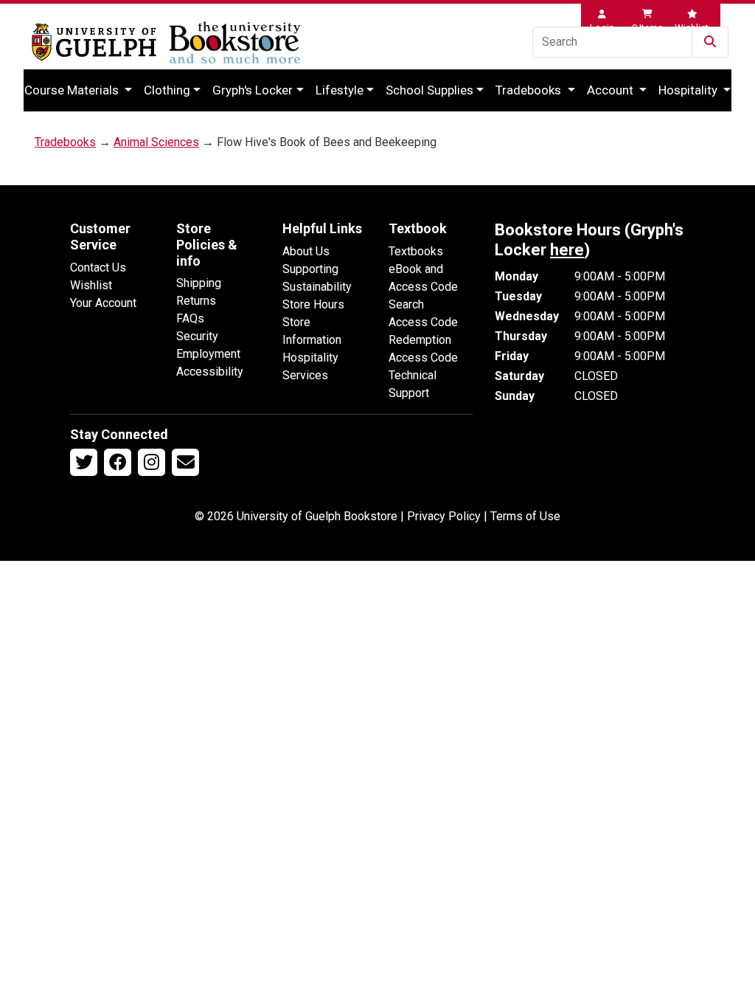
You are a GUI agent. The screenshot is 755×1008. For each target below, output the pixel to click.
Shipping (198, 283)
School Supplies (429, 90)
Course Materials (73, 90)
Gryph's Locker (252, 90)
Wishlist (91, 285)
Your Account (103, 303)
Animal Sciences (156, 142)
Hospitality (689, 90)
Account (611, 90)
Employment (208, 354)
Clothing (167, 90)
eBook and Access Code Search (423, 286)
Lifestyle (339, 90)
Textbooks (416, 251)
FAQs (190, 318)
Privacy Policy (444, 516)
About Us (306, 251)
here (567, 250)
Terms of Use (525, 516)
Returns (196, 301)
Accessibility (209, 372)
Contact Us (98, 267)
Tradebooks (529, 90)
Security (197, 336)
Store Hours (313, 304)
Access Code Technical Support (423, 375)
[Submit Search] (710, 42)
